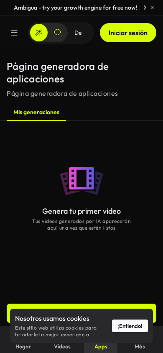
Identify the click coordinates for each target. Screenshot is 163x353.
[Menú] (14, 32)
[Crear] (39, 32)
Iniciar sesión (128, 32)
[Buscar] (58, 32)
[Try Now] (145, 7)
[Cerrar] (152, 7)
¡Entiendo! (130, 325)
